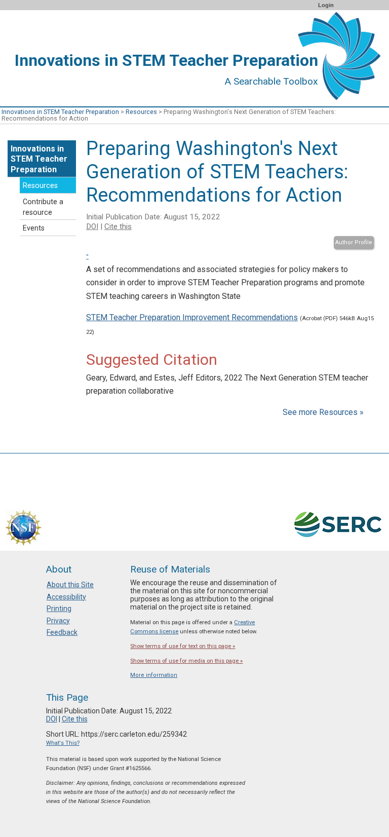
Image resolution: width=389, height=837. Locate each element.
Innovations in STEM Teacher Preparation (60, 112)
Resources (141, 112)
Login (326, 5)
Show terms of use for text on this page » (182, 646)
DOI (92, 226)
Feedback (62, 632)
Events (34, 228)
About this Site (70, 585)
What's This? (63, 743)
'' (87, 256)
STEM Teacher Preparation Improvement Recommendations (192, 317)
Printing (59, 608)
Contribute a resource (43, 207)
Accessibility (66, 597)
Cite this (118, 226)
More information (153, 675)
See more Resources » (323, 412)
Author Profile (353, 242)
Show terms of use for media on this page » (186, 661)
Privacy (58, 621)
